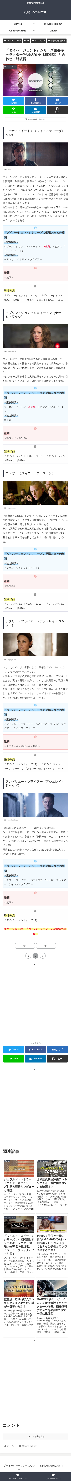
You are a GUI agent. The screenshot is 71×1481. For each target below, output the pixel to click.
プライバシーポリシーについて (19, 1467)
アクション (39, 40)
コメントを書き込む (35, 1436)
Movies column (14, 40)
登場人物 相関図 (57, 40)
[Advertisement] (35, 1002)
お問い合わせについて (52, 1465)
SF (27, 40)
